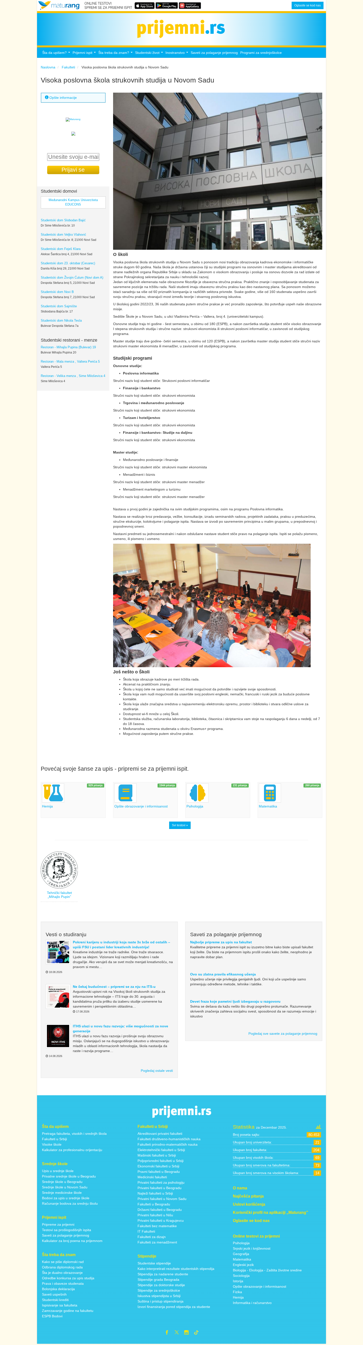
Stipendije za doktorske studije (161, 1284)
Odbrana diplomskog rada (62, 1267)
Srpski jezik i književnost (251, 1248)
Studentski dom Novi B (57, 292)
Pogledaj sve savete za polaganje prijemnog (282, 1033)
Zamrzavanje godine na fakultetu (67, 1310)
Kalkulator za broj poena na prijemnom (72, 1240)
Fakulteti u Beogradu (154, 1204)
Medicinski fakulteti (152, 1177)
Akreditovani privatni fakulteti (160, 1133)
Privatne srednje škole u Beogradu (69, 1176)
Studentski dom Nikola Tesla (61, 320)
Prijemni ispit (85, 54)
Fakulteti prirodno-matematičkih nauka (168, 1144)
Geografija (241, 1253)
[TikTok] (198, 1333)
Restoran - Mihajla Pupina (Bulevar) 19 (68, 347)
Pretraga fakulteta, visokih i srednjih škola (74, 1133)
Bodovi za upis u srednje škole (65, 1198)
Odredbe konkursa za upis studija (68, 1278)
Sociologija (241, 1275)
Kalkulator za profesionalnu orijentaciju (72, 1149)
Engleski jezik (243, 1264)
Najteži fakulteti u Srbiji (155, 1193)
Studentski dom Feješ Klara (61, 249)
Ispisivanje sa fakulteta (59, 1305)
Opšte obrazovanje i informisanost (259, 1286)
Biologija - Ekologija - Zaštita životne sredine (267, 1270)
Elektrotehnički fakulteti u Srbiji (161, 1149)
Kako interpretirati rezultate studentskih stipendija (176, 1268)
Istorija (238, 1281)
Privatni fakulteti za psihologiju (161, 1182)
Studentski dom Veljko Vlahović (63, 234)
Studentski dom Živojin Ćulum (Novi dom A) (72, 277)
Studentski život (149, 54)
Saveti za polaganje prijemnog (214, 53)
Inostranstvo (177, 54)
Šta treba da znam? (116, 54)
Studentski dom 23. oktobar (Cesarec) (68, 263)
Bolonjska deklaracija (58, 1288)
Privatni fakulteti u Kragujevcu (161, 1220)
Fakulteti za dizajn (152, 1236)
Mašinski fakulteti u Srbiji (157, 1155)
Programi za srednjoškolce (261, 53)
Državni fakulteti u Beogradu (160, 1209)
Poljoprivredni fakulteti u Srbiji (160, 1160)
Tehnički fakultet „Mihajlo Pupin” (59, 894)
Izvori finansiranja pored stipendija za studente (174, 1306)
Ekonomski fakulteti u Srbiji (158, 1166)
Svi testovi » (180, 825)
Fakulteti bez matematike (157, 1225)
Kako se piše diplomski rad (63, 1261)
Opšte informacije (62, 98)
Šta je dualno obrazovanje (62, 1272)
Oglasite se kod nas (307, 5)
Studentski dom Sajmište (59, 306)
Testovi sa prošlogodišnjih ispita (66, 1229)
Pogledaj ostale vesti (157, 1071)
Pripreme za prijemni (58, 1224)
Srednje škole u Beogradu (62, 1181)
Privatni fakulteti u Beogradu (160, 1187)
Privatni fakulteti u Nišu (155, 1215)
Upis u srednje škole (58, 1170)
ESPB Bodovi (52, 1316)
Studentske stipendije (154, 1263)
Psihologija (241, 1243)
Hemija (238, 1297)
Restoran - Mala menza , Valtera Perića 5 (70, 361)
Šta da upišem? (56, 54)
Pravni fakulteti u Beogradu (159, 1171)
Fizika (237, 1291)
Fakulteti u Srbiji (54, 1139)
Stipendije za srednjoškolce (159, 1290)
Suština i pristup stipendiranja (160, 1301)
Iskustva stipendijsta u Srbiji (159, 1295)
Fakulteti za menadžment (157, 1242)
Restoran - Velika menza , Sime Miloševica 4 (73, 376)
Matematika (242, 1259)
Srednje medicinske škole (62, 1192)
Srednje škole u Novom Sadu (64, 1187)
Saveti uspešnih (54, 1294)
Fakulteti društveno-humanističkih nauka (169, 1139)
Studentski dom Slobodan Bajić (63, 220)
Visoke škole (51, 1144)
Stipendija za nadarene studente (163, 1274)
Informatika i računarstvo (252, 1302)
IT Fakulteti (146, 1231)
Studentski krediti (55, 1299)
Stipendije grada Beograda (158, 1279)
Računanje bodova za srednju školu (70, 1203)
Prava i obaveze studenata (63, 1283)
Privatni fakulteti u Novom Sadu (162, 1198)
